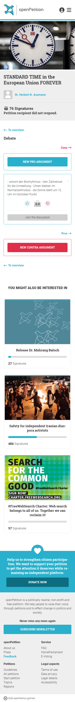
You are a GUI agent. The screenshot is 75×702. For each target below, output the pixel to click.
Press (7, 652)
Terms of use (49, 669)
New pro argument (37, 162)
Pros (64, 233)
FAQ (43, 648)
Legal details (49, 678)
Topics (8, 682)
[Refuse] (48, 203)
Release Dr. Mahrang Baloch (37, 350)
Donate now (37, 582)
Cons (64, 147)
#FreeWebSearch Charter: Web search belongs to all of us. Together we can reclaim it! (37, 510)
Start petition (12, 678)
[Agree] (27, 203)
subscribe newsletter (37, 629)
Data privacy (49, 674)
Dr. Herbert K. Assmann (30, 94)
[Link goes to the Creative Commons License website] (6, 698)
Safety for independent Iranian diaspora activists (37, 428)
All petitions (11, 674)
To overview (16, 130)
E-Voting (46, 656)
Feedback (10, 656)
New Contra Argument (37, 247)
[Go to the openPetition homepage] (24, 9)
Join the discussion (37, 217)
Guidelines (10, 669)
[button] (62, 10)
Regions (9, 686)
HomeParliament (52, 652)
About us (9, 648)
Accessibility (49, 682)
